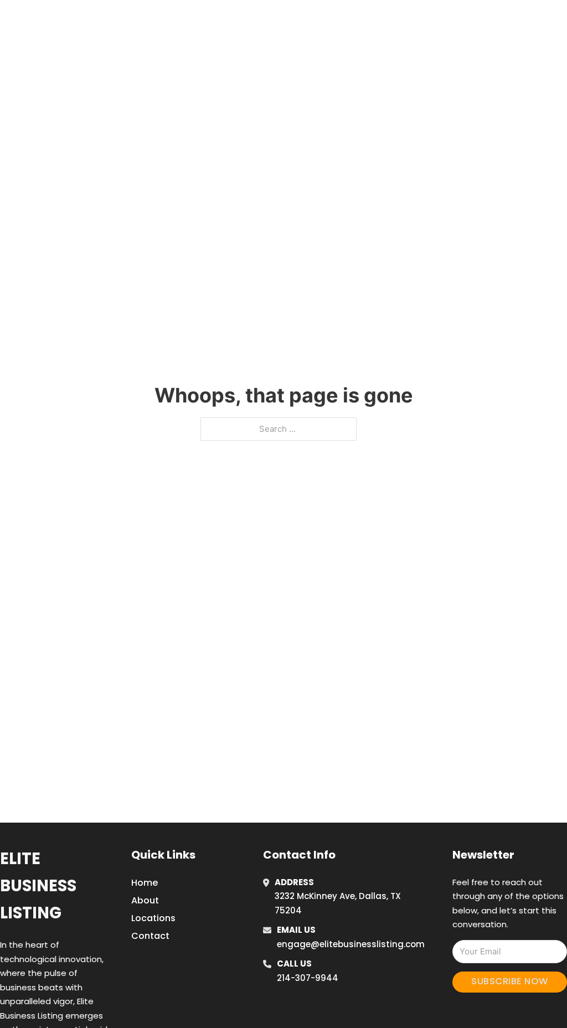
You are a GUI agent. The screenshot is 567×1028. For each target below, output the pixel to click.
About (145, 900)
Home (415, 21)
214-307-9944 (307, 978)
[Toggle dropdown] (540, 21)
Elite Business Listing (38, 886)
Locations (465, 21)
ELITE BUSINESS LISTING (103, 21)
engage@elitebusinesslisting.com (351, 944)
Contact (150, 935)
